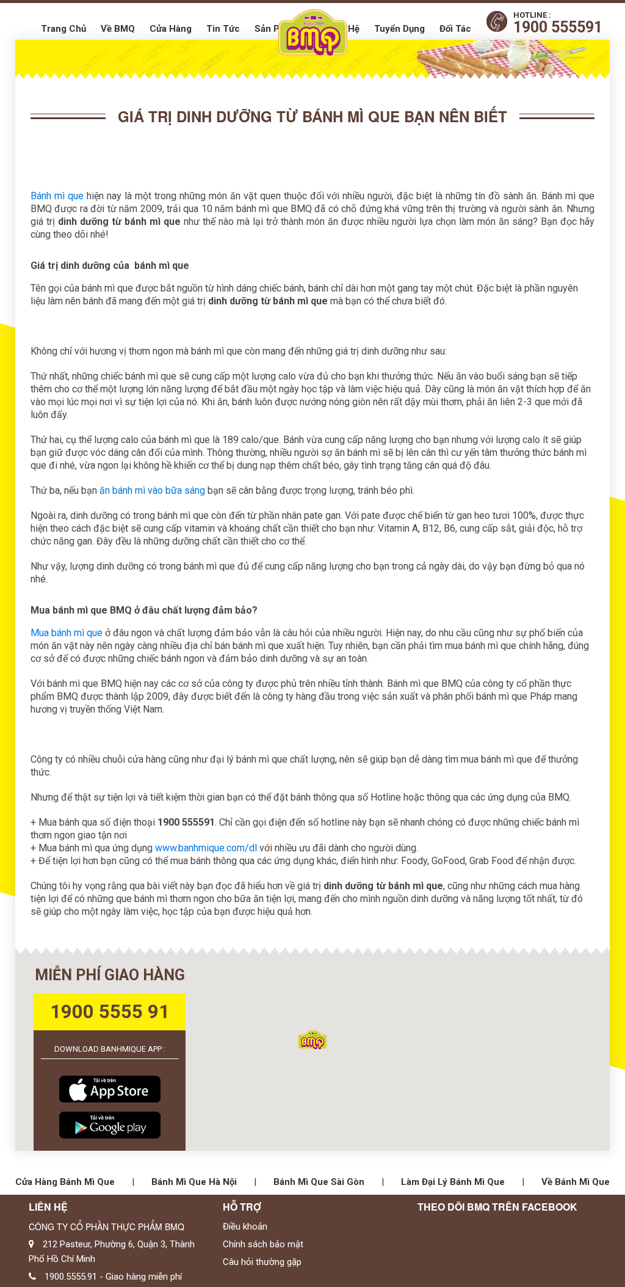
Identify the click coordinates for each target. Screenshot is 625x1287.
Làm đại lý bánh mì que (453, 1181)
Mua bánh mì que (67, 633)
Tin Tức (223, 28)
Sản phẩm (276, 28)
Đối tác (455, 28)
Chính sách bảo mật (263, 1244)
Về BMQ (118, 28)
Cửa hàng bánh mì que (65, 1181)
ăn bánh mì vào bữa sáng (152, 490)
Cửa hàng (171, 28)
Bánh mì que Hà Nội (194, 1181)
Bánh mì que (57, 196)
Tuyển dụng (399, 28)
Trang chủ (63, 28)
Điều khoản (245, 1226)
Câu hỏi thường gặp (262, 1261)
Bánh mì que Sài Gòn (318, 1181)
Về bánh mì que (575, 1181)
